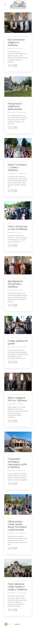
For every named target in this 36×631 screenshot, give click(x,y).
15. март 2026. (19, 48)
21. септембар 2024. (21, 347)
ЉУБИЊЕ (24, 36)
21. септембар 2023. (21, 592)
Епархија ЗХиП (11, 48)
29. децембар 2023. (21, 470)
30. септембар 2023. (21, 533)
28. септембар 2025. (21, 112)
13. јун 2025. (19, 232)
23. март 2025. (19, 290)
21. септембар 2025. (21, 173)
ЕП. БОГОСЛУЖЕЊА (14, 36)
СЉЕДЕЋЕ (17, 624)
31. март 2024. (19, 403)
